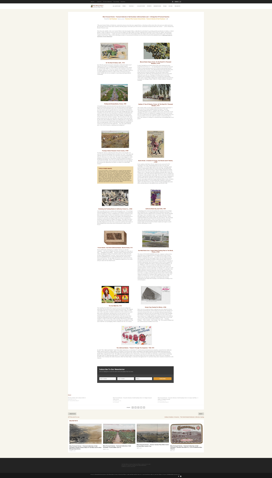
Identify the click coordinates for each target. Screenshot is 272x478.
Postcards (127, 19)
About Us (92, 1)
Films (165, 6)
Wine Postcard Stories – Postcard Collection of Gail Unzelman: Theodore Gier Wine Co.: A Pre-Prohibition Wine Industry (186, 447)
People (131, 6)
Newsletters (123, 1)
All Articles (116, 6)
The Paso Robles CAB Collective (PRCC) (77, 397)
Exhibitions (157, 6)
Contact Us (99, 1)
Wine (124, 6)
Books (171, 6)
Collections (141, 6)
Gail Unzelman (113, 19)
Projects (177, 6)
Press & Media (116, 1)
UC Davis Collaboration (107, 1)
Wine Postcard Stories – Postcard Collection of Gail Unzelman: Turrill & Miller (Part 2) (117, 446)
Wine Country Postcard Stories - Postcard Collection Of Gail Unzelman (147, 19)
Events (149, 6)
